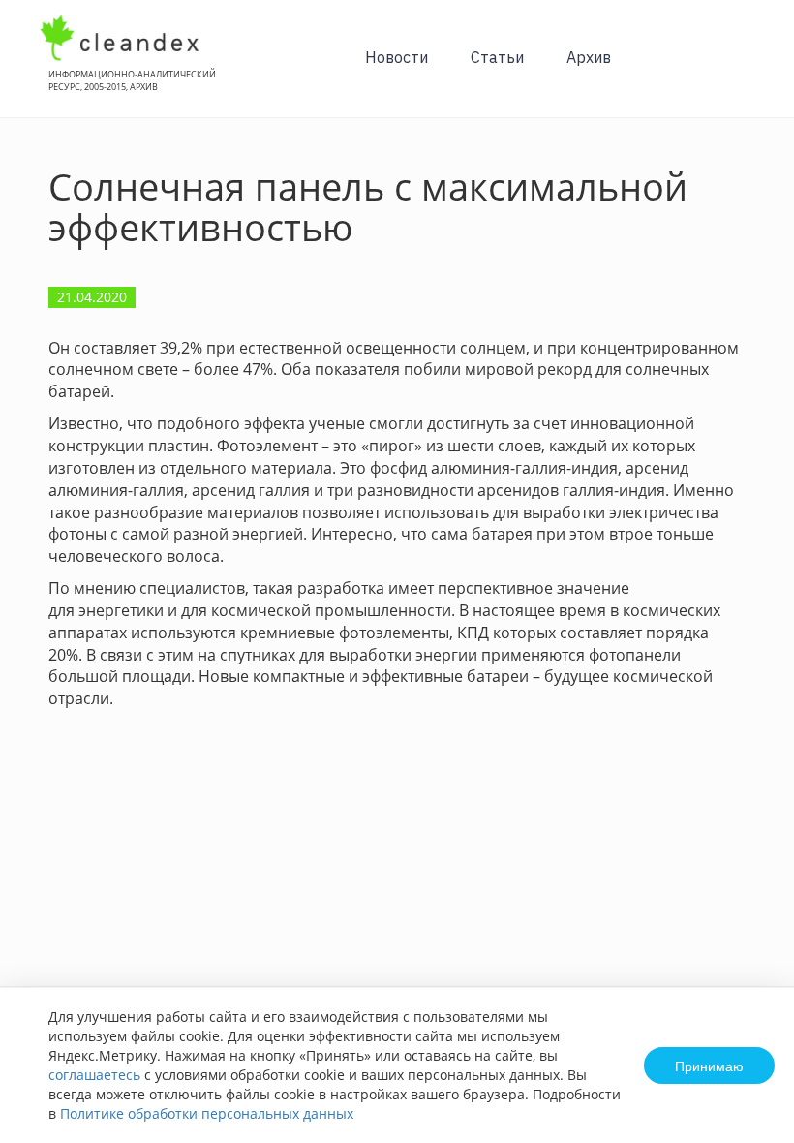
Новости (396, 57)
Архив (588, 57)
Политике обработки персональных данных (206, 1113)
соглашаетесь (94, 1075)
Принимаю (709, 1065)
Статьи (497, 57)
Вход (749, 69)
